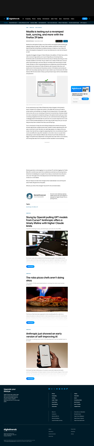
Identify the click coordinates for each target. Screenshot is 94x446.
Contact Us (54, 414)
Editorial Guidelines (55, 418)
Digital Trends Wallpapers (79, 416)
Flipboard (67, 389)
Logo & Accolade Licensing (57, 420)
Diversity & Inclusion (52, 433)
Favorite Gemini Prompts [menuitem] (74, 22)
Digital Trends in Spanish (79, 418)
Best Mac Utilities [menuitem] (34, 22)
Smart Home (54, 402)
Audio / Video (55, 400)
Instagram (51, 389)
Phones (53, 393)
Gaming (53, 398)
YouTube (57, 389)
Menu (4, 18)
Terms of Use (51, 436)
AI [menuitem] (23, 19)
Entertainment (55, 404)
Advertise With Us (55, 416)
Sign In (84, 18)
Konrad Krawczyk (30, 41)
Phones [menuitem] (34, 19)
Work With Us (51, 431)
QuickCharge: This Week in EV (32, 206)
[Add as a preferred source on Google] (59, 41)
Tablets (75, 393)
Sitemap (72, 433)
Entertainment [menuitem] (46, 19)
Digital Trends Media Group (11, 441)
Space (75, 398)
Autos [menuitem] (60, 19)
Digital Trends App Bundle (79, 420)
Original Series (77, 406)
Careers (50, 429)
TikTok (59, 389)
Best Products (77, 402)
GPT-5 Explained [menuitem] (83, 22)
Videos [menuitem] (72, 19)
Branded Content (77, 414)
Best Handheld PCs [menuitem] (42, 22)
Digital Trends (10, 20)
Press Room (73, 431)
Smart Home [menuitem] (66, 19)
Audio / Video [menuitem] (54, 19)
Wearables (76, 396)
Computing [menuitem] (28, 19)
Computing (54, 396)
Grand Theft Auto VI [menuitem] (13, 22)
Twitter (54, 389)
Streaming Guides (78, 400)
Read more (30, 266)
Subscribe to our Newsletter (79, 411)
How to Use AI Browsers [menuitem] (52, 22)
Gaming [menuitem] (39, 19)
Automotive (54, 406)
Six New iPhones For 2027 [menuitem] (24, 22)
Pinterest (62, 389)
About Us (54, 411)
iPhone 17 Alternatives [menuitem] (63, 22)
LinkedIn (64, 389)
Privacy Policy (75, 101)
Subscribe (85, 98)
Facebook (49, 389)
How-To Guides (77, 404)
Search (89, 18)
